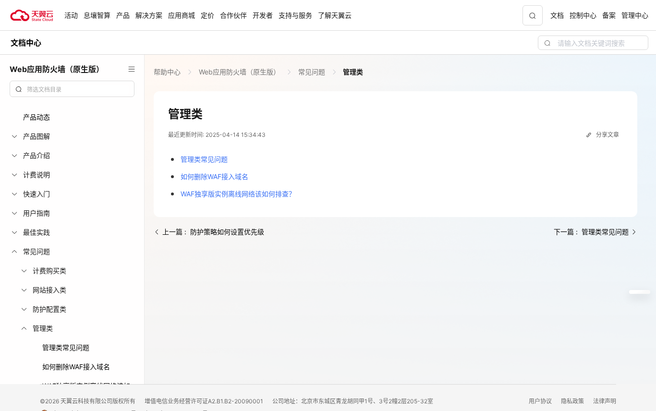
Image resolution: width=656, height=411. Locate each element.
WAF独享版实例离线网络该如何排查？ (238, 194)
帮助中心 (168, 72)
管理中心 (634, 15)
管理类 (352, 72)
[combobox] (72, 89)
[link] (168, 72)
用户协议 (541, 401)
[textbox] (78, 89)
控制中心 (583, 15)
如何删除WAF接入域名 (76, 367)
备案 (609, 15)
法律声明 (604, 401)
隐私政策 (573, 401)
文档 (557, 15)
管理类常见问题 (65, 347)
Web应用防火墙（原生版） (239, 72)
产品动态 (36, 117)
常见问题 (311, 72)
